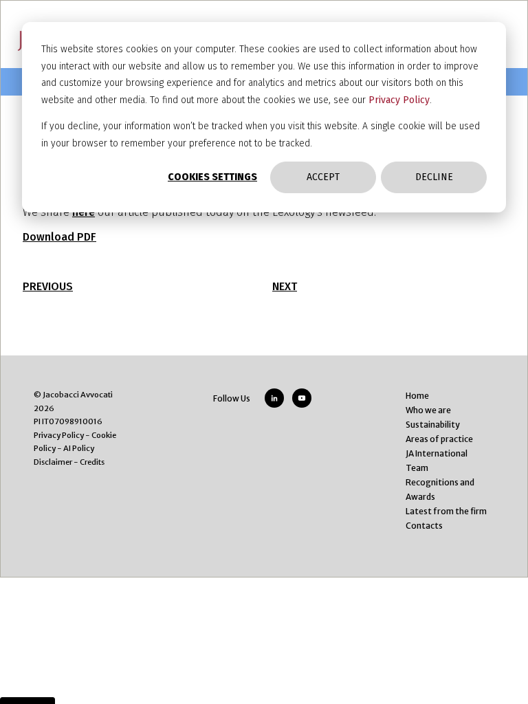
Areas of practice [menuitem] (439, 439)
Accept (323, 177)
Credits (92, 462)
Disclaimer (53, 462)
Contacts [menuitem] (424, 525)
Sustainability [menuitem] (433, 424)
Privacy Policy (399, 100)
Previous (48, 286)
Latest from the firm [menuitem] (446, 511)
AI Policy (78, 448)
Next (284, 286)
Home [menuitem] (417, 395)
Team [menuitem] (417, 468)
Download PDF (59, 236)
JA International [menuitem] (437, 453)
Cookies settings (212, 177)
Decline (434, 177)
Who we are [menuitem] (428, 410)
